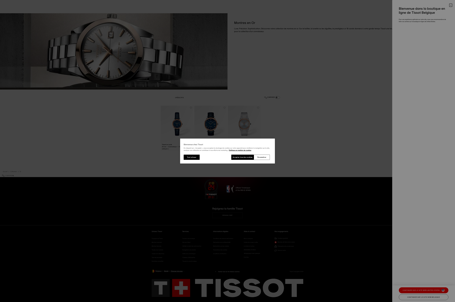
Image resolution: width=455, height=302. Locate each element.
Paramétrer (261, 157)
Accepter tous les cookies (243, 157)
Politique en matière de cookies (240, 150)
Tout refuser (191, 157)
